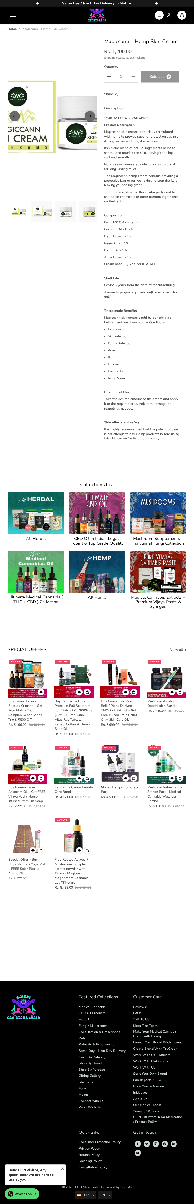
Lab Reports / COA (147, 1080)
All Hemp (97, 597)
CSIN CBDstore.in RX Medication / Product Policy (158, 1119)
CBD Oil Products (92, 1013)
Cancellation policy (93, 1167)
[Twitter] (146, 1143)
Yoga (82, 1088)
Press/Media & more (148, 1086)
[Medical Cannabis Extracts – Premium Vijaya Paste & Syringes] (158, 572)
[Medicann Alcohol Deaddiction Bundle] (166, 678)
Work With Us (90, 1107)
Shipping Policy (90, 1161)
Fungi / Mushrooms (93, 1026)
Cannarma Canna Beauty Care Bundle (74, 789)
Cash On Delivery (92, 1057)
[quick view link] (41, 692)
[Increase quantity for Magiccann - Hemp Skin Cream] (133, 77)
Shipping (109, 57)
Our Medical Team (147, 1105)
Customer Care (147, 997)
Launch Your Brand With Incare (157, 1042)
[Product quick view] (87, 692)
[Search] (159, 15)
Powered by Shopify (116, 1187)
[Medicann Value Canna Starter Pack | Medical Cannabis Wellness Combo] (166, 764)
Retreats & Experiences (96, 1044)
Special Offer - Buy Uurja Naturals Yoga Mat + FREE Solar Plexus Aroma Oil (26, 866)
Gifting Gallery (90, 1076)
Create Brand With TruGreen (155, 1048)
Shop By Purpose (92, 1069)
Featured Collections (98, 997)
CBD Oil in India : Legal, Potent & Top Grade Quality (97, 541)
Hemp (83, 1094)
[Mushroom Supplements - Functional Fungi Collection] (158, 513)
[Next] (156, 3)
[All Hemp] (97, 572)
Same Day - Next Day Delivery (102, 1051)
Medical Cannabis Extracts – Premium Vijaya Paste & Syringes (158, 602)
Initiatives (140, 1092)
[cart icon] (181, 15)
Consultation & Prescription (99, 1032)
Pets (82, 1038)
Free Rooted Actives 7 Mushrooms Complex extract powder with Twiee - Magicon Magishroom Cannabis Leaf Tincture (71, 871)
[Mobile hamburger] (13, 15)
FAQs (137, 1013)
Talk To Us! (141, 1019)
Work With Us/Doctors (150, 1061)
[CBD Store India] (97, 15)
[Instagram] (155, 1143)
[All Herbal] (36, 513)
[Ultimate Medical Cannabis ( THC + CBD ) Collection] (36, 572)
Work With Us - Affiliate (152, 1055)
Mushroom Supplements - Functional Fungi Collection (158, 541)
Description (114, 108)
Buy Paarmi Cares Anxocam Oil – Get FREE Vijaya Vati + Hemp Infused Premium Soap (26, 794)
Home (12, 29)
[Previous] (37, 3)
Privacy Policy (89, 1148)
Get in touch (144, 1132)
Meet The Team (145, 1026)
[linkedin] (173, 1143)
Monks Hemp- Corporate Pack (120, 789)
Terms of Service (146, 1111)
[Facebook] (137, 1143)
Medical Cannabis (92, 1007)
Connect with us (91, 1101)
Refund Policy (89, 1155)
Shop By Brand (90, 1063)
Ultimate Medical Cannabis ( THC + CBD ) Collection (36, 599)
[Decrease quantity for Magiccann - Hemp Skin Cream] (109, 77)
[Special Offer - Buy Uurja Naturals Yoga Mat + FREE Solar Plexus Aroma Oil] (27, 836)
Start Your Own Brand (150, 1073)
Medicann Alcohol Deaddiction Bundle (162, 703)
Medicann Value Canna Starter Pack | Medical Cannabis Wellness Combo (164, 794)
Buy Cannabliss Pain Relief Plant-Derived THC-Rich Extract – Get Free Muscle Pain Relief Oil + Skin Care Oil (119, 710)
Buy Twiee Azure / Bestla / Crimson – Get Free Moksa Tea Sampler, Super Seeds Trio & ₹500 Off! (25, 710)
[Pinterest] (164, 1143)
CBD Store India (87, 1187)
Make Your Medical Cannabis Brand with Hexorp (155, 1033)
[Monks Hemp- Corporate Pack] (120, 764)
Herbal (84, 1019)
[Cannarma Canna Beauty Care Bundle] (74, 764)
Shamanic (86, 1082)
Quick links (89, 1132)
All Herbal (36, 538)
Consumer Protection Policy (100, 1142)
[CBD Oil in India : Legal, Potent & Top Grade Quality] (97, 513)
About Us (140, 1099)
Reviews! (140, 1007)
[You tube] (137, 1152)
